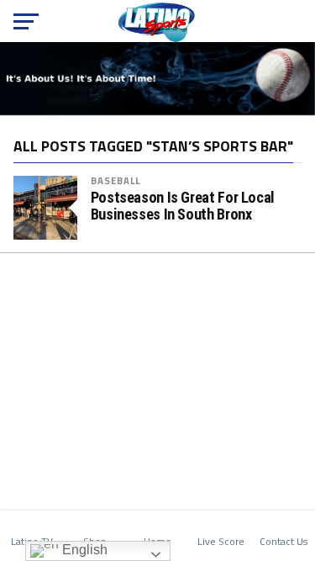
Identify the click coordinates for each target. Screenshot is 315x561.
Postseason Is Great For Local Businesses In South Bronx (183, 206)
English (83, 549)
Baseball (116, 180)
